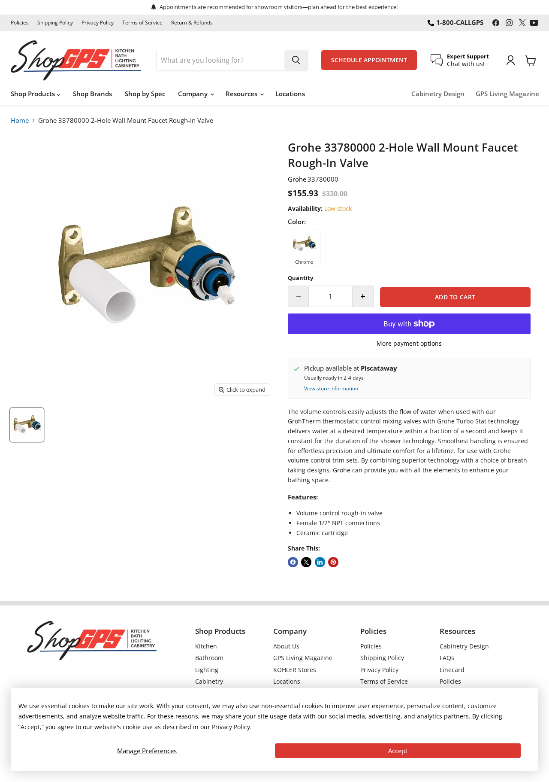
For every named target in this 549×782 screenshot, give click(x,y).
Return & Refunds (192, 23)
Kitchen (206, 646)
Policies (20, 23)
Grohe (297, 179)
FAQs (447, 658)
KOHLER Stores (294, 670)
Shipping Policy (55, 23)
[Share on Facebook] (293, 562)
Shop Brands (92, 93)
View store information (331, 389)
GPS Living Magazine (507, 94)
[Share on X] (306, 562)
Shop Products (34, 93)
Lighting (206, 670)
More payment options (409, 343)
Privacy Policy (97, 23)
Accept (397, 750)
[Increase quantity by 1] (363, 296)
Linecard (452, 670)
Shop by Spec (145, 93)
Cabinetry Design (438, 94)
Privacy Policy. (232, 727)
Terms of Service (142, 23)
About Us (286, 646)
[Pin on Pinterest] (333, 562)
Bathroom (209, 658)
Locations (290, 93)
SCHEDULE (369, 60)
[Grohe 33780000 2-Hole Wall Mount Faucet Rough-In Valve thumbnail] (27, 425)
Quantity (300, 278)
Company (193, 93)
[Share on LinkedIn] (320, 562)
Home (20, 120)
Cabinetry (209, 681)
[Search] (296, 60)
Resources (242, 93)
